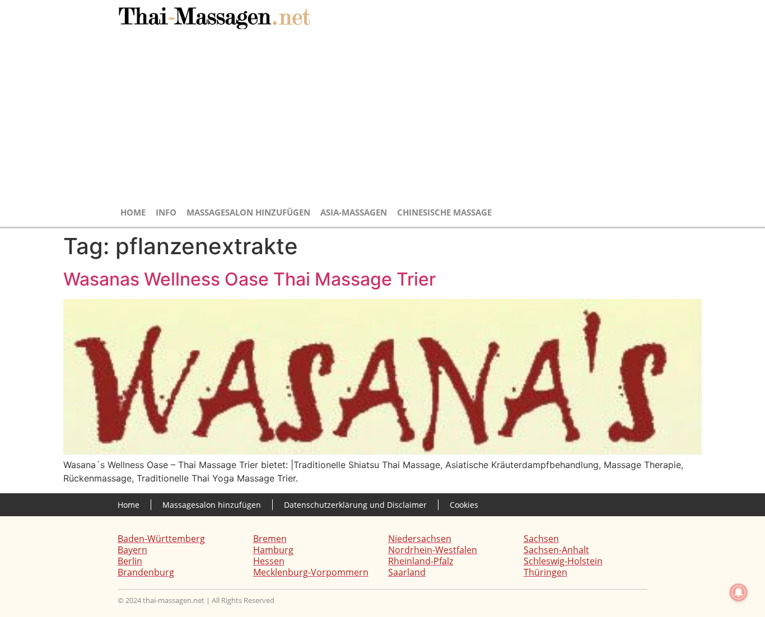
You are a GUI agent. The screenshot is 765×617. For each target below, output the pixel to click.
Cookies (464, 504)
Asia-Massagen (353, 212)
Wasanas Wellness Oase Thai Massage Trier (249, 279)
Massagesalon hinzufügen (248, 212)
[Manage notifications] (739, 592)
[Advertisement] (382, 118)
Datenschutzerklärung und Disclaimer (355, 504)
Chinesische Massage (444, 212)
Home (133, 212)
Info (166, 212)
